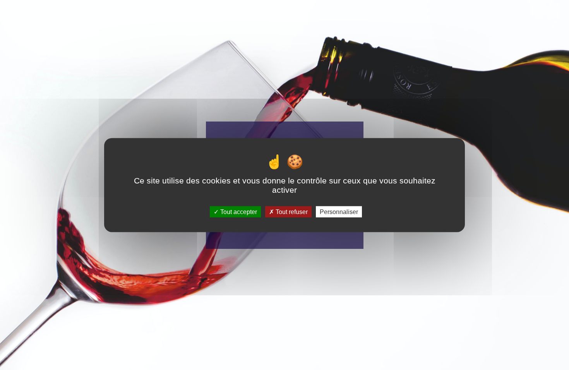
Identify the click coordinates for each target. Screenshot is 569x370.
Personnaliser (339, 211)
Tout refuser (291, 211)
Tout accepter (238, 211)
